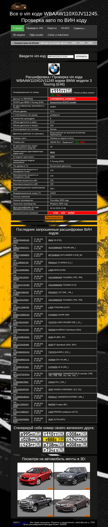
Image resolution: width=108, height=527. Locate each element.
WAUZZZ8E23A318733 (21, 338)
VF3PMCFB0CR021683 (21, 293)
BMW (52, 152)
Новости (52, 28)
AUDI (50, 337)
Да (53, 94)
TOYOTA (52, 322)
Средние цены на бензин (26, 43)
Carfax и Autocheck (58, 35)
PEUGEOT (53, 292)
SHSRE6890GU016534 (21, 361)
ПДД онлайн (36, 35)
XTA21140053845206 (21, 271)
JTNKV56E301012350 (21, 353)
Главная (17, 28)
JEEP (50, 389)
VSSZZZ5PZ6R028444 (21, 420)
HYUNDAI (52, 315)
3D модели (19, 35)
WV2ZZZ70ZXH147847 (21, 375)
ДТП (63, 213)
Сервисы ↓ (80, 28)
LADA (50, 270)
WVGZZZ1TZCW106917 (21, 286)
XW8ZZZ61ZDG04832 (21, 301)
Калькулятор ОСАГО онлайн (63, 102)
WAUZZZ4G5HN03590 (21, 346)
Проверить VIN (34, 28)
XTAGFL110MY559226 (21, 308)
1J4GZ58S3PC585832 (21, 390)
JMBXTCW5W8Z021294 (21, 256)
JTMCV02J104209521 (21, 323)
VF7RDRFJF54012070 (21, 368)
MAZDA (51, 404)
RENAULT (52, 262)
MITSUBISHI (54, 255)
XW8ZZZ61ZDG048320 (21, 278)
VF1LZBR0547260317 (21, 263)
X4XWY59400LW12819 (21, 241)
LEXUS (51, 382)
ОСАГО (65, 28)
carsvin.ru (24, 522)
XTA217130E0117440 (21, 413)
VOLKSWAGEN (55, 248)
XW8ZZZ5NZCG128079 (21, 249)
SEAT (50, 419)
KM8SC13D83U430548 (21, 316)
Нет (58, 94)
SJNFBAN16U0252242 (21, 331)
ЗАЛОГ (71, 213)
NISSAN (52, 330)
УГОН (55, 213)
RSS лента (17, 524)
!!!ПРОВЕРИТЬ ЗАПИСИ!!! (62, 99)
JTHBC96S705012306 (21, 383)
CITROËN (52, 367)
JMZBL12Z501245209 (21, 405)
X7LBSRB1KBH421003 (21, 398)
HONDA (51, 360)
